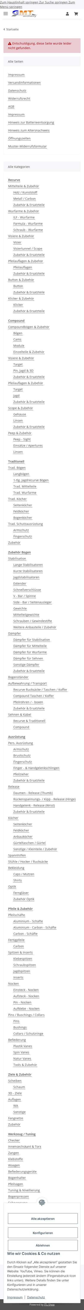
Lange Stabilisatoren (28, 565)
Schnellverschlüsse (27, 590)
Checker (14, 1140)
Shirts (17, 880)
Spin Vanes (21, 1052)
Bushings (20, 1027)
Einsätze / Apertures (28, 445)
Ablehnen (43, 1245)
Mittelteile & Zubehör (23, 186)
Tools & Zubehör (25, 1065)
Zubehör (14, 542)
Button (18, 286)
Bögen (17, 333)
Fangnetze (15, 1118)
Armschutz (21, 530)
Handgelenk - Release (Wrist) (34, 805)
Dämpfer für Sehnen (28, 658)
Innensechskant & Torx (24, 1146)
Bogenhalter (17, 1178)
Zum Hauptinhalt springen (19, 2)
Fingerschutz (22, 536)
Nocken (13, 984)
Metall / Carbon (24, 199)
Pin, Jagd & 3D (23, 371)
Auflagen (14, 1099)
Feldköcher (21, 511)
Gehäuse (19, 414)
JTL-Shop (49, 1304)
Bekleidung (16, 868)
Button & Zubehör (21, 280)
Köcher (13, 818)
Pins (16, 1021)
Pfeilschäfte (16, 915)
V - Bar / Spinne (24, 596)
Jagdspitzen (21, 971)
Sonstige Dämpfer (26, 665)
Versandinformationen (24, 83)
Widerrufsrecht (19, 98)
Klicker (18, 305)
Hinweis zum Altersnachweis (29, 130)
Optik (12, 886)
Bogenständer (18, 677)
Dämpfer (14, 633)
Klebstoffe (15, 1159)
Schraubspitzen (24, 965)
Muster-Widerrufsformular (27, 146)
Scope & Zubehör (20, 408)
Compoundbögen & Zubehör (28, 327)
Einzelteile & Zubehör (28, 352)
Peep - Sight (22, 439)
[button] (67, 13)
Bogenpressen (18, 1196)
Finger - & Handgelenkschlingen (36, 768)
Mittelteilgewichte (26, 615)
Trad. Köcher (17, 499)
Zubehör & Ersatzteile (29, 205)
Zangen (13, 1153)
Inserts (18, 977)
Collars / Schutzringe (28, 1033)
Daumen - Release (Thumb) (33, 793)
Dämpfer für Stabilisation (31, 640)
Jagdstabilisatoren (26, 577)
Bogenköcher (22, 518)
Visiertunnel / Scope (27, 248)
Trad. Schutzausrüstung (25, 524)
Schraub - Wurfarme (28, 230)
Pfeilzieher (21, 774)
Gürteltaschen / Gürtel (29, 843)
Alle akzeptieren (43, 1218)
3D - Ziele (15, 1093)
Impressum (15, 1297)
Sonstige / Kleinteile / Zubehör (35, 849)
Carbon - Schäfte (25, 934)
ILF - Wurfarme (24, 217)
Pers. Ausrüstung (20, 743)
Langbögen (21, 474)
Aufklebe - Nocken (26, 1009)
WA (15, 1106)
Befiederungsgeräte (22, 1171)
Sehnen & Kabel (19, 714)
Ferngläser (21, 893)
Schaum (19, 1087)
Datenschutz (36, 1297)
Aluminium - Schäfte (28, 921)
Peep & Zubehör (19, 433)
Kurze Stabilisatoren (28, 571)
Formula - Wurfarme (28, 223)
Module (18, 346)
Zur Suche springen (53, 2)
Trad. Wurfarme (24, 493)
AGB (11, 106)
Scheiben (15, 1081)
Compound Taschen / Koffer (33, 696)
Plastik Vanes (22, 1046)
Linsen (18, 420)
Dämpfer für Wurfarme (30, 652)
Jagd (16, 395)
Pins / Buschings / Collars (26, 1015)
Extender (19, 583)
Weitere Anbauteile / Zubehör (34, 627)
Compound (21, 727)
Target (18, 364)
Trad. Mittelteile (24, 486)
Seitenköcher (22, 505)
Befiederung (17, 1040)
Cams (17, 339)
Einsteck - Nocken (26, 990)
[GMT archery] (24, 14)
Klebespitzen (22, 959)
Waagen (14, 1165)
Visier (17, 242)
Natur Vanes (22, 1058)
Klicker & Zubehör (21, 298)
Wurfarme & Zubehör (23, 211)
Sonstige (19, 1112)
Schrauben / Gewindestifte (32, 621)
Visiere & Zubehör (21, 236)
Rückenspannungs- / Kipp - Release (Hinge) (44, 799)
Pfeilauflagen (22, 267)
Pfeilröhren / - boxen (28, 702)
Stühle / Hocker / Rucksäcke (28, 861)
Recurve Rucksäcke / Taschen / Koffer (40, 690)
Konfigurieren (43, 1233)
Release (13, 787)
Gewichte (20, 608)
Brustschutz (22, 755)
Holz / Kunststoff (25, 192)
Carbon (18, 946)
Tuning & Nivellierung (24, 1190)
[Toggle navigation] (5, 11)
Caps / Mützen (23, 874)
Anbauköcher (23, 837)
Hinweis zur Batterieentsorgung (31, 122)
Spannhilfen (17, 855)
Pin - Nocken (22, 1002)
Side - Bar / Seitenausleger (32, 602)
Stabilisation (17, 558)
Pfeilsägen (15, 1184)
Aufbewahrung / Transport (27, 683)
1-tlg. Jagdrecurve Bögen (31, 480)
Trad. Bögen (17, 468)
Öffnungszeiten (19, 138)
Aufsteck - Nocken (26, 996)
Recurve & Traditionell (29, 721)
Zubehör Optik (23, 899)
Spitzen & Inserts (20, 952)
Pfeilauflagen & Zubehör (25, 261)
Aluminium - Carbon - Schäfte (34, 927)
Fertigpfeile (16, 940)
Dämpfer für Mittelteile (30, 646)
